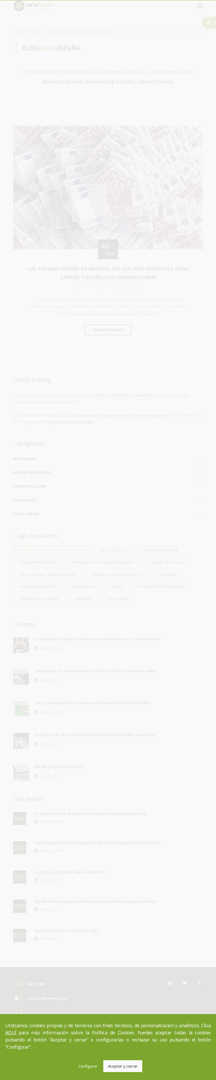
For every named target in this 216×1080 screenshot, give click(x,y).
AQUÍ (10, 1032)
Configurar (87, 1066)
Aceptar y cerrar (123, 1066)
